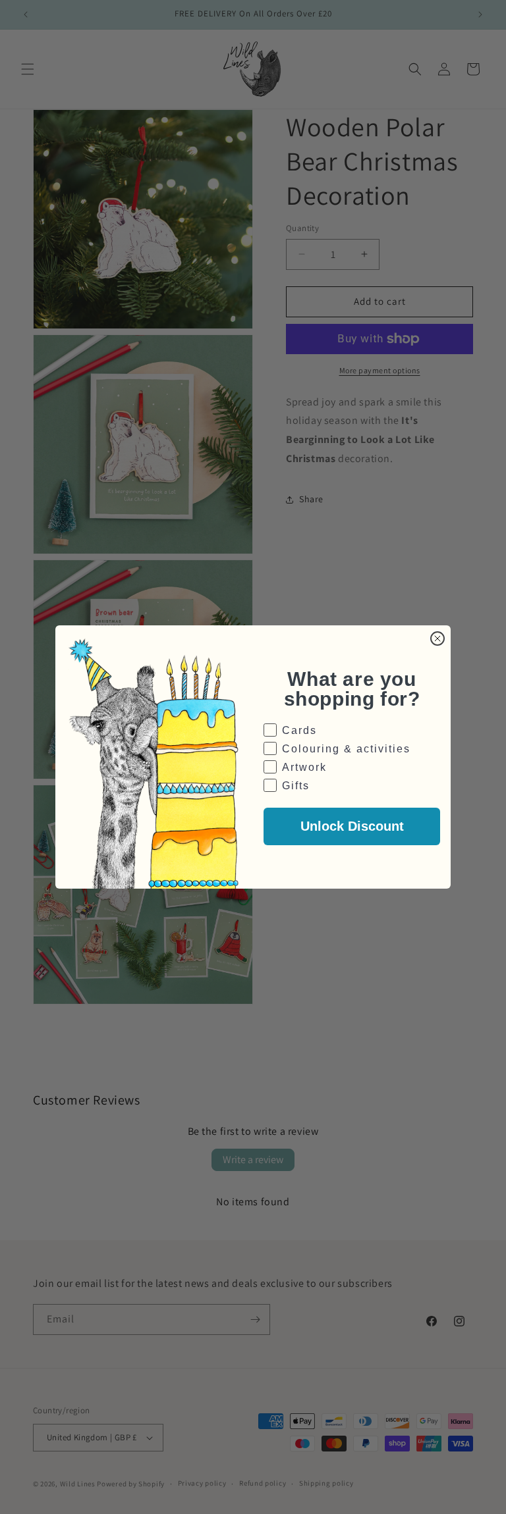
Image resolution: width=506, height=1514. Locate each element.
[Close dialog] (437, 638)
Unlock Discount (352, 826)
